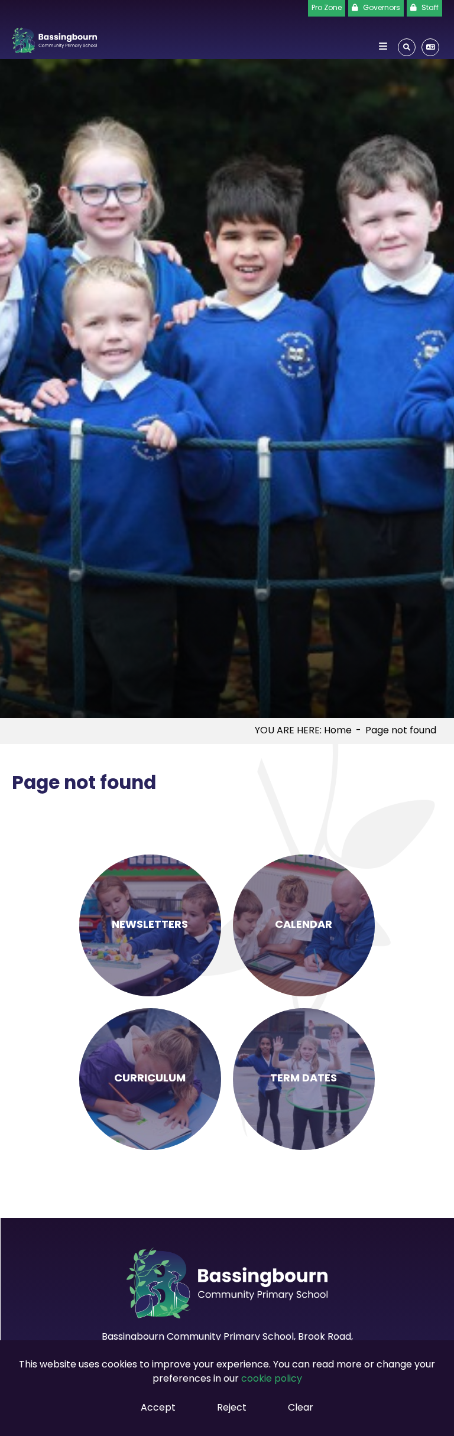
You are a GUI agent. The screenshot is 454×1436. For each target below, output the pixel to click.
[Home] (54, 38)
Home (338, 731)
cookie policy (271, 1379)
